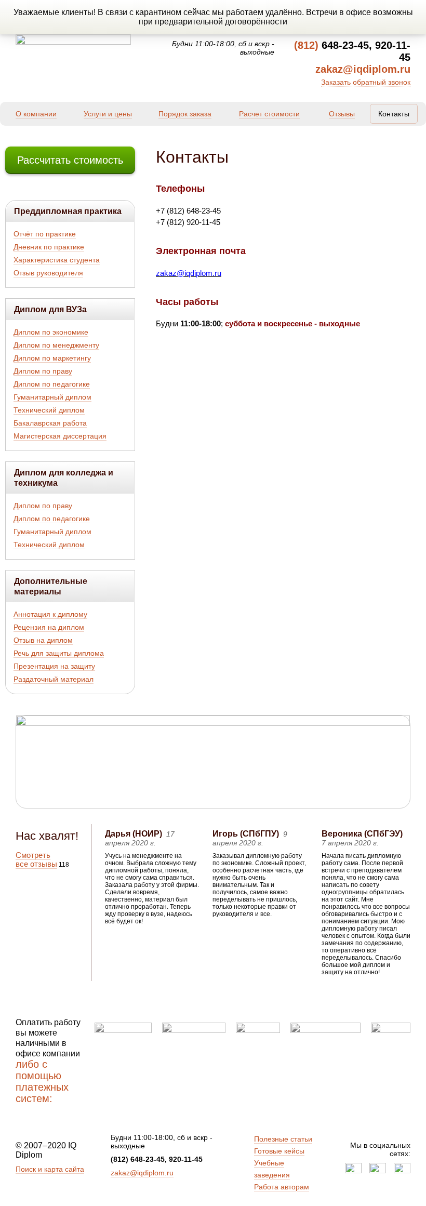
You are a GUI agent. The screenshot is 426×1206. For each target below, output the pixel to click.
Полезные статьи (283, 1139)
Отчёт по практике (45, 234)
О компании (36, 114)
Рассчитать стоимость (70, 160)
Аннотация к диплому (50, 614)
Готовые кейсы (279, 1151)
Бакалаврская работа (50, 423)
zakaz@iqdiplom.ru (142, 1173)
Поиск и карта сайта (50, 1169)
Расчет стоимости (269, 114)
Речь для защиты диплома (59, 653)
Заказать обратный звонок (365, 82)
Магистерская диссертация (60, 436)
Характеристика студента (57, 260)
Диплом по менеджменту (56, 345)
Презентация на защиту (54, 666)
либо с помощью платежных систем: (42, 1081)
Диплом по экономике (51, 332)
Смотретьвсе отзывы (36, 859)
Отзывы (342, 114)
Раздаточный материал (54, 679)
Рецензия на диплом (49, 627)
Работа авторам (281, 1187)
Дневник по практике (49, 247)
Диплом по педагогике (52, 384)
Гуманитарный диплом (52, 397)
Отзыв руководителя (48, 273)
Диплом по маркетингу (52, 358)
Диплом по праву (43, 371)
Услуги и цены (108, 114)
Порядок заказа (184, 114)
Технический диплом (49, 410)
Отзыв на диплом (43, 640)
